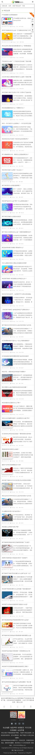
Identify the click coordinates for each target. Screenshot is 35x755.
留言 (33, 21)
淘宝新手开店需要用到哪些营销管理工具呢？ (15, 666)
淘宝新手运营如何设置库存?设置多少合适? (15, 604)
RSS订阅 (28, 728)
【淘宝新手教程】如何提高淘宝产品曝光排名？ (16, 309)
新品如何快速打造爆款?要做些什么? (13, 247)
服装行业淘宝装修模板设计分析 (11, 465)
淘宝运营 (18, 6)
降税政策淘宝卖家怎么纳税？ (10, 449)
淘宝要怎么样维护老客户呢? (10, 527)
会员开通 (21, 730)
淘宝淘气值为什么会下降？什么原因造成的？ (15, 201)
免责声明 (13, 728)
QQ (32, 26)
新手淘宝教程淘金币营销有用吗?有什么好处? (15, 620)
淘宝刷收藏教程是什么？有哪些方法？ (13, 108)
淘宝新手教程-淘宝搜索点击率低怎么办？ (14, 278)
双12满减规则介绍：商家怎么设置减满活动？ (15, 154)
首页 (10, 6)
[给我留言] (19, 723)
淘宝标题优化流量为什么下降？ (11, 403)
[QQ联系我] (11, 723)
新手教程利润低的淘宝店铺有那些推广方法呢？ (16, 542)
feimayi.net (18, 748)
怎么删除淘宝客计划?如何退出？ (11, 511)
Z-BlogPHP (28, 753)
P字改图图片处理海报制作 (10, 15)
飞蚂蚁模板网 (17, 2)
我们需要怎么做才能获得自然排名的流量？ (14, 387)
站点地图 (6, 728)
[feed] (23, 723)
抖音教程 (13, 730)
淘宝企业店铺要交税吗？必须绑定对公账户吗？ (16, 418)
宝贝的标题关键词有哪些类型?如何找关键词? (15, 356)
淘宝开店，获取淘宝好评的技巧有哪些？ (14, 371)
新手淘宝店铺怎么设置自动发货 (11, 216)
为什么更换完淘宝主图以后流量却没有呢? (14, 263)
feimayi (13, 26)
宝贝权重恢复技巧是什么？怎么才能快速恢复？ (16, 340)
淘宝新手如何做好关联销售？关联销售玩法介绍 (16, 651)
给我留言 (21, 728)
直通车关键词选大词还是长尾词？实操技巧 (14, 558)
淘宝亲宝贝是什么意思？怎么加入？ (12, 170)
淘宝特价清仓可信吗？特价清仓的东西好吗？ (15, 139)
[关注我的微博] (15, 723)
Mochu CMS (13, 753)
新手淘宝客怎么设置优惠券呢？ (11, 185)
